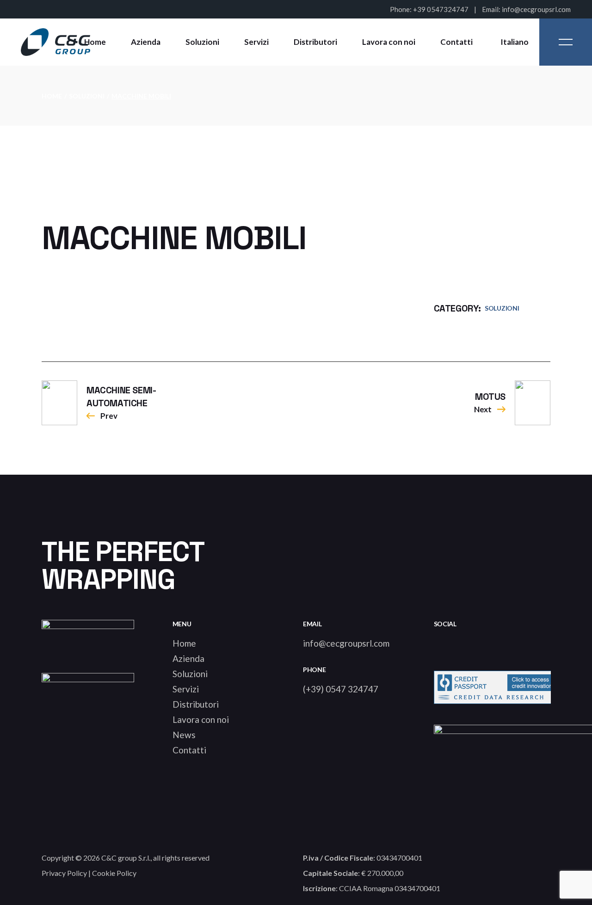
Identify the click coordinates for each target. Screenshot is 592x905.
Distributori (196, 704)
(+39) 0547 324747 (340, 689)
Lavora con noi (201, 719)
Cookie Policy (114, 872)
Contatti (189, 750)
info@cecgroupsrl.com (536, 9)
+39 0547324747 (441, 9)
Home (184, 643)
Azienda (188, 658)
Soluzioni (502, 308)
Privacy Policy (64, 872)
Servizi (186, 689)
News (184, 734)
